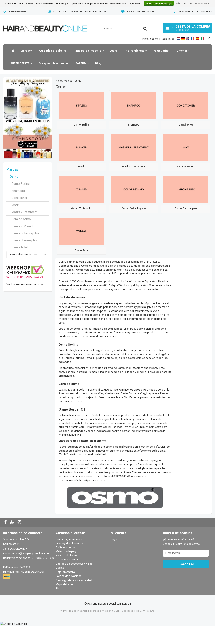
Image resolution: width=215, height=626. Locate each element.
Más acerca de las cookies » (193, 3)
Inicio (58, 80)
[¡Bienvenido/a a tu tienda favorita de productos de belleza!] (45, 23)
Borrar (40, 285)
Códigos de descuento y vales (74, 563)
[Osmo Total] (81, 231)
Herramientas (135, 50)
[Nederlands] (178, 38)
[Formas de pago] (7, 576)
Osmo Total (20, 247)
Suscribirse (186, 564)
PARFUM (81, 63)
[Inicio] (11, 50)
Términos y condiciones (70, 539)
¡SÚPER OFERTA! (20, 63)
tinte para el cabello (88, 50)
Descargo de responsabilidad (74, 580)
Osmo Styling (21, 183)
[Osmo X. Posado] (81, 189)
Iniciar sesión (150, 38)
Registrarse (167, 38)
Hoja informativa (66, 572)
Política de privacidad (69, 576)
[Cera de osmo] (186, 147)
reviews (150, 611)
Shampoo (18, 191)
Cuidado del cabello (53, 50)
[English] (187, 38)
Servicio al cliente (66, 555)
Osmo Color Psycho (25, 233)
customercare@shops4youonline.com (82, 480)
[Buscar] (144, 28)
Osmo (14, 177)
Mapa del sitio (64, 584)
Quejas (60, 567)
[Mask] (81, 147)
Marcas (25, 50)
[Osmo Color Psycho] (133, 189)
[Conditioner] (186, 105)
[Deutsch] (183, 38)
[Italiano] (202, 38)
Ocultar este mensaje (159, 3)
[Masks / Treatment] (133, 147)
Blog (98, 63)
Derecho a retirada (67, 559)
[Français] (192, 38)
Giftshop (182, 50)
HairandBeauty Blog (140, 11)
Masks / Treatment (24, 212)
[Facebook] (6, 522)
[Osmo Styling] (81, 105)
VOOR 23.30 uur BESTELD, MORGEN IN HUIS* (79, 11)
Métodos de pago (67, 551)
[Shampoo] (133, 105)
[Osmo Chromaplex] (186, 189)
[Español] (197, 38)
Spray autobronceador (54, 63)
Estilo (114, 50)
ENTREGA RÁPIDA (19, 11)
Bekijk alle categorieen (23, 254)
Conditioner (19, 197)
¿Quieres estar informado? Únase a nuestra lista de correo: (181, 542)
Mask (15, 205)
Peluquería (160, 50)
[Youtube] (12, 522)
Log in (114, 539)
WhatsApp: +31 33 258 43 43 (194, 11)
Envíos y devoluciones (69, 543)
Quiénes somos (65, 547)
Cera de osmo (21, 219)
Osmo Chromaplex (24, 240)
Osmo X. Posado (23, 226)
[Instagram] (20, 522)
